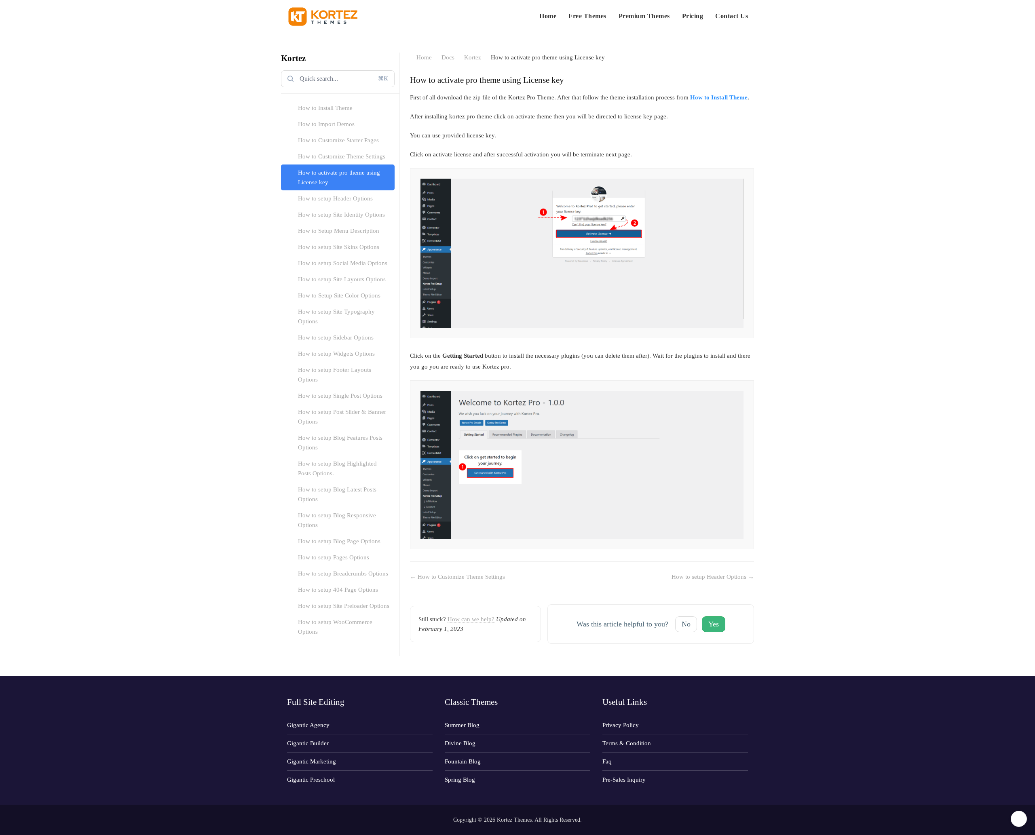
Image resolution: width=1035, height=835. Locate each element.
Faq (607, 761)
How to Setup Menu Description (338, 231)
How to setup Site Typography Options (336, 316)
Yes (713, 624)
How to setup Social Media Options (342, 263)
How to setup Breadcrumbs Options (343, 573)
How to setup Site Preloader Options (343, 606)
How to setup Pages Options (333, 557)
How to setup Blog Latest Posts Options (337, 494)
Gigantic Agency (308, 725)
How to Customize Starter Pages (338, 140)
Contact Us (731, 16)
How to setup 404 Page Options (338, 589)
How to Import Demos (326, 124)
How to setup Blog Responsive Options (337, 520)
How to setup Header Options (335, 198)
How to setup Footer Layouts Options (334, 375)
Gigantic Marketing (311, 761)
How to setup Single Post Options (340, 395)
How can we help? (471, 619)
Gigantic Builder (308, 743)
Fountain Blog (463, 761)
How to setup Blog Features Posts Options (340, 442)
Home (547, 16)
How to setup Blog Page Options (339, 541)
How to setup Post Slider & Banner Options (342, 417)
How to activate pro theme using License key (339, 177)
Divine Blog (460, 743)
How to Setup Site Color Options (339, 295)
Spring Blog (460, 779)
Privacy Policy (620, 725)
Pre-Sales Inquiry (624, 779)
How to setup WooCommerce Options (335, 627)
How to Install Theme (325, 108)
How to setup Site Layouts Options (342, 279)
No (686, 624)
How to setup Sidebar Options (336, 337)
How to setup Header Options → (713, 577)
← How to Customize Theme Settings (457, 577)
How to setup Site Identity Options (341, 214)
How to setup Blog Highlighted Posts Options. (337, 468)
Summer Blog (462, 725)
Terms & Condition (626, 743)
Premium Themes (644, 16)
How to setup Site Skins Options (338, 247)
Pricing (692, 16)
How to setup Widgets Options (336, 353)
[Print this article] (751, 79)
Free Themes (587, 16)
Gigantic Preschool (311, 779)
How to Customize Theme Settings (341, 156)
